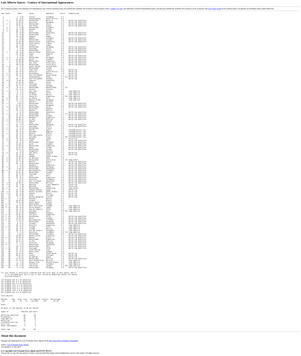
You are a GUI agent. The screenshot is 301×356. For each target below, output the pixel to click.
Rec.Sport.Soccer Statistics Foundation (63, 341)
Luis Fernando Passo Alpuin (18, 345)
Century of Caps (116, 9)
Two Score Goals (214, 9)
